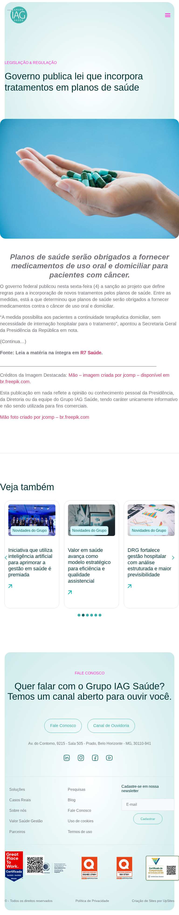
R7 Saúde (90, 352)
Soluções (17, 789)
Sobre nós (17, 810)
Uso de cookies (80, 821)
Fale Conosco (79, 810)
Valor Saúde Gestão (26, 821)
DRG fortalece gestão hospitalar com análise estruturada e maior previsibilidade (147, 562)
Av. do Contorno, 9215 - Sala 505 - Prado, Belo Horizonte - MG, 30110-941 (89, 743)
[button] (167, 15)
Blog (72, 800)
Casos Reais (20, 800)
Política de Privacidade (92, 901)
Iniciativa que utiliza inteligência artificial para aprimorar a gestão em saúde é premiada (28, 562)
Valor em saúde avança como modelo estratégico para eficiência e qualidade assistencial (87, 565)
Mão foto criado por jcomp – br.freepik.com (44, 417)
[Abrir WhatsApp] (167, 903)
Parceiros (17, 832)
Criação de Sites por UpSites (153, 901)
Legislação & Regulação (31, 63)
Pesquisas (76, 789)
